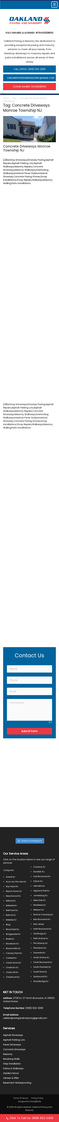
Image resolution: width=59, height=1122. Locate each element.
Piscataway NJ (40, 943)
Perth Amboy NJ (40, 938)
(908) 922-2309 (34, 1008)
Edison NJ (38, 881)
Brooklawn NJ (12, 943)
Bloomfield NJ (12, 929)
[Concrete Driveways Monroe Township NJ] (29, 129)
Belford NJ (11, 900)
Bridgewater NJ (13, 934)
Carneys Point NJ (14, 953)
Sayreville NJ (39, 952)
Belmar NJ (11, 915)
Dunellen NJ (38, 871)
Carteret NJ (11, 958)
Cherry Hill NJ (12, 972)
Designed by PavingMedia (29, 1101)
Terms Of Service (20, 1098)
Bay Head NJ (12, 886)
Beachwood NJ (13, 896)
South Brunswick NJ (42, 962)
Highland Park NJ (41, 890)
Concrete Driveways (14, 1049)
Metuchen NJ (39, 900)
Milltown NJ (38, 909)
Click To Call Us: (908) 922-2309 (31, 1118)
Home (6, 98)
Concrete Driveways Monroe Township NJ (26, 148)
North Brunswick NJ (42, 928)
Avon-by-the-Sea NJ (16, 881)
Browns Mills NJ (13, 948)
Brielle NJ (10, 938)
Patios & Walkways (13, 1068)
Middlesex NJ (39, 905)
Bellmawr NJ (12, 910)
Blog (8, 924)
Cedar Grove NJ (13, 962)
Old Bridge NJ (39, 933)
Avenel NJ (10, 877)
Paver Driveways (12, 1044)
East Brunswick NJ (42, 876)
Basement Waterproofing (17, 1082)
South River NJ (40, 971)
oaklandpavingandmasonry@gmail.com (25, 1018)
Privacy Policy (37, 1098)
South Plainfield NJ (42, 967)
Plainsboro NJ (39, 948)
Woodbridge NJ (40, 981)
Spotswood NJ (40, 976)
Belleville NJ (11, 905)
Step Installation (12, 1063)
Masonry (7, 1054)
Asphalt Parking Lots (14, 1039)
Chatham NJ (12, 967)
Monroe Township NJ (43, 914)
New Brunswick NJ (41, 919)
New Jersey (38, 924)
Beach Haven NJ (14, 891)
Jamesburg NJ (40, 895)
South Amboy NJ (41, 957)
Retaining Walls (11, 1058)
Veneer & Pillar (11, 1078)
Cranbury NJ (39, 866)
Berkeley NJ (11, 919)
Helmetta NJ (39, 886)
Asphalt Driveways (13, 1035)
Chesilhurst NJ (13, 977)
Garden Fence (11, 1073)
